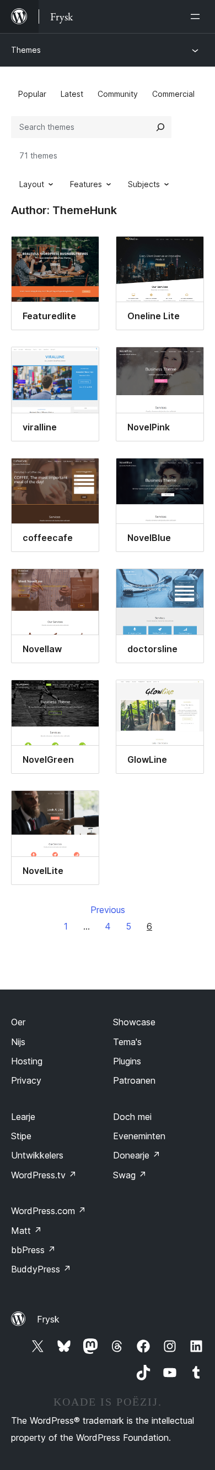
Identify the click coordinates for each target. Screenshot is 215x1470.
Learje (23, 1116)
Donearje (136, 1155)
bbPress (33, 1249)
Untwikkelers (37, 1155)
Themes (26, 49)
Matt (26, 1230)
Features (86, 184)
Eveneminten (139, 1135)
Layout (31, 184)
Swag (130, 1175)
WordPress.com (48, 1210)
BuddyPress (41, 1269)
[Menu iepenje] (197, 16)
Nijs (18, 1041)
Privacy (26, 1080)
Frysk (48, 1319)
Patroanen (134, 1080)
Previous (107, 909)
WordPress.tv (44, 1175)
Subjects (144, 184)
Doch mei (132, 1116)
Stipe (21, 1135)
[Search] (160, 127)
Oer (18, 1022)
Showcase (134, 1022)
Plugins (127, 1061)
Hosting (26, 1061)
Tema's (127, 1041)
